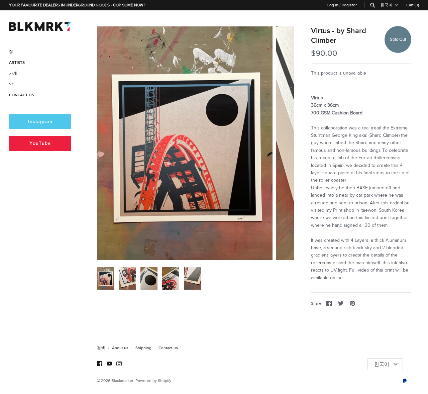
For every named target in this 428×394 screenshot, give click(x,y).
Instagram (40, 121)
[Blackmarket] (40, 25)
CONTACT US (21, 95)
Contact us (168, 348)
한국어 (387, 5)
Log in (332, 5)
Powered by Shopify (153, 380)
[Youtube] (109, 364)
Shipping (143, 348)
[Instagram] (119, 364)
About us (120, 348)
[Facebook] (99, 364)
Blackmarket (122, 380)
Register (349, 5)
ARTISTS (17, 62)
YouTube (40, 143)
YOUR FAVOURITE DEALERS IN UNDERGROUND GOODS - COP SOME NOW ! (77, 5)
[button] (280, 143)
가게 (13, 73)
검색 (101, 348)
